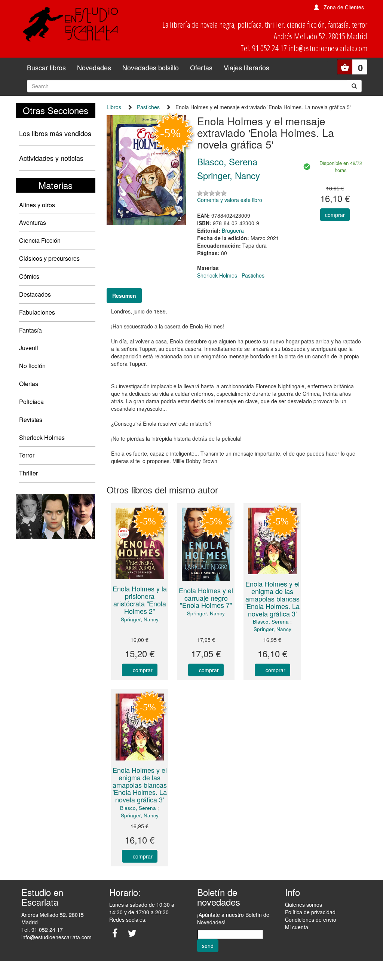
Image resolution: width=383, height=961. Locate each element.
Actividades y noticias (51, 158)
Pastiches (148, 107)
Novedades (94, 67)
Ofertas (201, 67)
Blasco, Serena (271, 621)
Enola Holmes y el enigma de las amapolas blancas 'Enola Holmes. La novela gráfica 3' (272, 598)
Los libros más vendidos (55, 133)
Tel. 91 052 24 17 (42, 929)
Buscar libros (46, 67)
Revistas (30, 419)
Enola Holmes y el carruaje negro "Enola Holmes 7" (206, 597)
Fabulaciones (37, 312)
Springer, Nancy (140, 619)
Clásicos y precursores (49, 258)
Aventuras (32, 222)
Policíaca (31, 401)
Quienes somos (303, 904)
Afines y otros (37, 205)
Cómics (29, 276)
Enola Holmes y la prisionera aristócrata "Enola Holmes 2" (140, 599)
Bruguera (233, 230)
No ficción (32, 365)
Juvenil (28, 347)
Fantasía (30, 330)
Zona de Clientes (344, 7)
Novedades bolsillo (150, 67)
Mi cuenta (296, 927)
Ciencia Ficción (40, 240)
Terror (26, 455)
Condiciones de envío (310, 919)
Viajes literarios (246, 67)
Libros (114, 107)
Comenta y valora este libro (229, 199)
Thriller (28, 473)
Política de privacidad (310, 912)
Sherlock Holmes (42, 437)
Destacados (35, 294)
